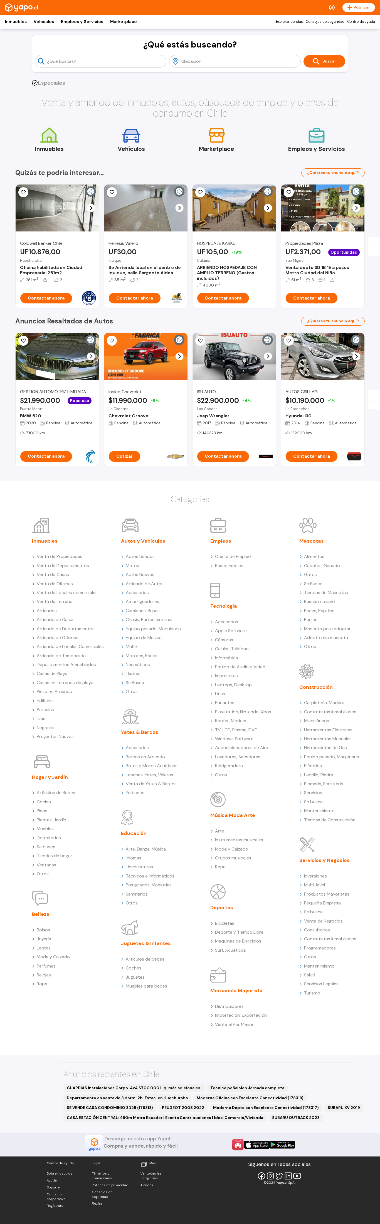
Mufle (131, 646)
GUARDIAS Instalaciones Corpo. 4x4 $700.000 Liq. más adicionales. (134, 1087)
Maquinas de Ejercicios (238, 941)
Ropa (42, 984)
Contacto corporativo (56, 1196)
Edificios (45, 701)
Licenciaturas (139, 867)
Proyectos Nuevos (55, 736)
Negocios (46, 728)
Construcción (316, 687)
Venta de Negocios (323, 921)
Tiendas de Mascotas (326, 592)
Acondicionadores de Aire (241, 748)
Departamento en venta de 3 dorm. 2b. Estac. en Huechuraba (127, 1097)
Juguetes (135, 977)
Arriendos (47, 611)
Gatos (310, 574)
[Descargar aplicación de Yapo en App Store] (257, 1145)
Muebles (45, 829)
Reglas (97, 1203)
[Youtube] (297, 1175)
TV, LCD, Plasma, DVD (236, 730)
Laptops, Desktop (233, 685)
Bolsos (43, 930)
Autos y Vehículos (143, 541)
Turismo (312, 993)
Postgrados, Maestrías (149, 885)
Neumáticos (138, 664)
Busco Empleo (229, 566)
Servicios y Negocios (324, 860)
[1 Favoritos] (112, 192)
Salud (309, 975)
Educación (134, 833)
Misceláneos (316, 721)
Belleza (41, 914)
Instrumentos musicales (239, 840)
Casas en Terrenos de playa (65, 682)
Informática (226, 658)
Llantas (133, 673)
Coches (133, 968)
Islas (41, 718)
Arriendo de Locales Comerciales (70, 646)
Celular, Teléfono (232, 649)
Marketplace (123, 21)
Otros (43, 874)
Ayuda (52, 1180)
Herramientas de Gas (325, 748)
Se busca (46, 847)
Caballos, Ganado (322, 566)
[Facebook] (261, 1175)
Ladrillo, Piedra (318, 775)
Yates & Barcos (139, 732)
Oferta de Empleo (233, 556)
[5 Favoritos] (289, 192)
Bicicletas (224, 923)
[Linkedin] (288, 1175)
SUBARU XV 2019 (344, 1107)
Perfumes (46, 966)
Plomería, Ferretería (323, 784)
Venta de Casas (53, 574)
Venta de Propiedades (59, 556)
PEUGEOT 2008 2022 (183, 1107)
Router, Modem (230, 721)
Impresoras (226, 676)
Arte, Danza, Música (146, 849)
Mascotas (311, 541)
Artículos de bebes (145, 959)
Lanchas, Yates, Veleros (149, 775)
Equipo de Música (144, 637)
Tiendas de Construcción (330, 820)
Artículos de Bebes (56, 793)
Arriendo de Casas (56, 619)
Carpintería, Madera (324, 703)
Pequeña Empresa (322, 903)
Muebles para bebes (146, 986)
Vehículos (44, 21)
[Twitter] (279, 1175)
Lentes (44, 948)
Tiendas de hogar (54, 856)
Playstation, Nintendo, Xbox (243, 712)
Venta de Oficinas (55, 584)
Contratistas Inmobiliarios (330, 712)
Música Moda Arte (232, 815)
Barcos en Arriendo (145, 757)
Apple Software (231, 631)
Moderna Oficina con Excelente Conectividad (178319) (250, 1097)
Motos (132, 566)
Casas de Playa (52, 673)
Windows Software (234, 739)
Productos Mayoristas (326, 894)
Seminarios (137, 894)
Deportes (221, 907)
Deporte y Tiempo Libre (239, 932)
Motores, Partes (142, 656)
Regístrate (55, 1205)
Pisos (42, 811)
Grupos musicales (233, 858)
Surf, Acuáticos (230, 950)
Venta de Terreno (55, 601)
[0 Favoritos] (23, 192)
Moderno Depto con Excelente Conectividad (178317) (266, 1107)
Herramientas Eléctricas (328, 730)
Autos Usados (140, 556)
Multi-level (314, 885)
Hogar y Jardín (50, 777)
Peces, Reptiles (319, 611)
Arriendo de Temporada (61, 656)
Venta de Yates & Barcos (151, 784)
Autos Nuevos (140, 574)
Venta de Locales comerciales (67, 592)
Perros (310, 619)
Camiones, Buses (143, 611)
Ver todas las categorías (151, 1175)
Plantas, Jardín (51, 820)
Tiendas (146, 1185)
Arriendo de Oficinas (57, 637)
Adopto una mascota (326, 637)
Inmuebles (16, 21)
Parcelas (45, 709)
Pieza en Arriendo (54, 691)
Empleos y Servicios (82, 21)
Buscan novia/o (319, 601)
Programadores (320, 948)
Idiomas (133, 858)
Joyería (44, 939)
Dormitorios (49, 838)
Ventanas (46, 865)
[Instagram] (270, 1175)
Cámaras (224, 640)
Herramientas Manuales (328, 739)
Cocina (44, 802)
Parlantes (224, 703)
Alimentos (314, 556)
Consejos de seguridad (325, 21)
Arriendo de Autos (145, 584)
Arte (219, 831)
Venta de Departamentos (63, 566)
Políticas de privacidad (110, 1185)
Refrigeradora (229, 766)
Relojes (44, 975)
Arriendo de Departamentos (66, 629)
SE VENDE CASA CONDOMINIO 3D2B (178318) (110, 1107)
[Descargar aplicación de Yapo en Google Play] (282, 1145)
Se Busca (135, 682)
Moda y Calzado (53, 957)
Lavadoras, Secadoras (237, 757)
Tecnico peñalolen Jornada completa (247, 1087)
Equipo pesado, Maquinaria (153, 629)
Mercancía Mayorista (236, 990)
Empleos (220, 541)
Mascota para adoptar (327, 629)
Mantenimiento (319, 811)
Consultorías (317, 930)
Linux (220, 694)
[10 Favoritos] (112, 341)
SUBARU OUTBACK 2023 (296, 1117)
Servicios (313, 793)
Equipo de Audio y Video (240, 667)
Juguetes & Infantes (146, 943)
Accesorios (137, 592)
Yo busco (135, 793)
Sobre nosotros (59, 1173)
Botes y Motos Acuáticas (151, 766)
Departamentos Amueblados (66, 664)
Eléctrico (313, 766)
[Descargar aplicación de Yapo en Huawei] (237, 1144)
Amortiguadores (142, 601)
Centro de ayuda (361, 21)
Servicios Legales (321, 984)
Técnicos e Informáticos (150, 876)
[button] (91, 208)
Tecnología (223, 606)
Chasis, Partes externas (150, 619)
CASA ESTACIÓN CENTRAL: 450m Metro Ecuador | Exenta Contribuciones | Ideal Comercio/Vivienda (165, 1117)
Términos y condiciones (102, 1175)
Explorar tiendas (289, 21)
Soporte (53, 1187)
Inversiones (315, 876)
